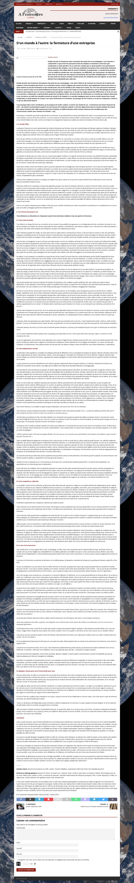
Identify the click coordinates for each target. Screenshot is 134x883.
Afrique (28, 23)
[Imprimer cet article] (66, 799)
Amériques (41, 23)
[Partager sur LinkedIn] (39, 799)
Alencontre (32, 48)
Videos (77, 28)
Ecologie (80, 23)
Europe (102, 23)
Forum (113, 23)
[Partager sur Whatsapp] (76, 799)
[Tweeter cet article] (30, 799)
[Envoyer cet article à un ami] (57, 799)
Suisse (69, 28)
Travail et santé (43, 48)
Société (58, 28)
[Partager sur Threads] (112, 799)
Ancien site (59, 4)
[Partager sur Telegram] (94, 799)
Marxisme (19, 28)
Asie (52, 23)
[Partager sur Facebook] (21, 799)
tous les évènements (111, 17)
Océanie (47, 28)
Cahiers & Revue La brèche (23, 4)
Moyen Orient (32, 28)
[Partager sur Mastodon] (85, 799)
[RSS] (118, 31)
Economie (91, 23)
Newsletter (48, 4)
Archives (38, 4)
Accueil (19, 23)
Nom (18, 842)
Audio (61, 23)
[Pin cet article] (48, 799)
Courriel (18, 848)
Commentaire (20, 828)
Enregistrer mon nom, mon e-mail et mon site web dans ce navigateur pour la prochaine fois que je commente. (53, 860)
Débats (70, 23)
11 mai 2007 (22, 48)
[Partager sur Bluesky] (103, 799)
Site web (19, 854)
